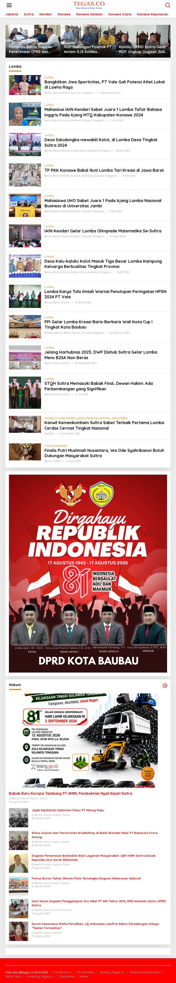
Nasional (92, 418)
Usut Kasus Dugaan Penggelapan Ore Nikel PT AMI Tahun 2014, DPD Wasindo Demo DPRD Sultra (99, 903)
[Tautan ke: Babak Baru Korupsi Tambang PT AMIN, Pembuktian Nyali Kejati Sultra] (88, 740)
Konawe (75, 175)
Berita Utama (61, 92)
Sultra (65, 363)
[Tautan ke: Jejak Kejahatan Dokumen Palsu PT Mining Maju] (18, 817)
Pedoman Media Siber (146, 972)
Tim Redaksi (85, 972)
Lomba (49, 77)
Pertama (104, 418)
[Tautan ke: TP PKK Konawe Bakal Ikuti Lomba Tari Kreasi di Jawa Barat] (25, 174)
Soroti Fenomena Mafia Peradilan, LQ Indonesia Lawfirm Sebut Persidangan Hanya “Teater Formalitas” (95, 926)
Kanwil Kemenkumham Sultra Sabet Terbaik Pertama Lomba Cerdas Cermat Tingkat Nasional (104, 425)
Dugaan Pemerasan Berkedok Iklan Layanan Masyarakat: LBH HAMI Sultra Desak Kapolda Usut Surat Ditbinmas (93, 858)
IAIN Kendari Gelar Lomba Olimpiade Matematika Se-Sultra (102, 231)
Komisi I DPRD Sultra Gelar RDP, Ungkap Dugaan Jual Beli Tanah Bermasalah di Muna (142, 49)
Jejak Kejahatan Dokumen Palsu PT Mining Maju (68, 810)
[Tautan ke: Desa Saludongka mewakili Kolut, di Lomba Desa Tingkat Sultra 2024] (25, 144)
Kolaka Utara (79, 150)
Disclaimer (66, 976)
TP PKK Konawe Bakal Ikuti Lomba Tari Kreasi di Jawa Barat (104, 170)
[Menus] (9, 5)
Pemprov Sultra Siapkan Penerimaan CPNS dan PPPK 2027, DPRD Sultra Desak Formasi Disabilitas (32, 49)
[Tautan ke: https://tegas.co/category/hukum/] (165, 685)
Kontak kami (62, 972)
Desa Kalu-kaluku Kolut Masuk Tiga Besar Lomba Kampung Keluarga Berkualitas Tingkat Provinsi (103, 264)
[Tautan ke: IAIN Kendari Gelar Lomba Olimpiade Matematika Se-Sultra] (25, 235)
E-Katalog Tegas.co (40, 976)
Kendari (75, 120)
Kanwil (70, 418)
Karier (84, 976)
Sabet (115, 418)
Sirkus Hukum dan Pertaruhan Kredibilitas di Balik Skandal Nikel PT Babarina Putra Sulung (95, 835)
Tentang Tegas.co (111, 972)
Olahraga (87, 175)
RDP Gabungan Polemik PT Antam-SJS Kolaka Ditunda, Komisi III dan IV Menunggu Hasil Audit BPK (87, 49)
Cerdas (49, 418)
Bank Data (13, 976)
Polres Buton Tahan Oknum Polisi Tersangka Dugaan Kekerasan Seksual (86, 878)
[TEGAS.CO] (89, 5)
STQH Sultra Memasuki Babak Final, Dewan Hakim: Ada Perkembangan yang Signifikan (98, 386)
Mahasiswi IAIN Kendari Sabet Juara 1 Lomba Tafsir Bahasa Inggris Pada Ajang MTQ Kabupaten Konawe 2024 (103, 112)
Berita (48, 92)
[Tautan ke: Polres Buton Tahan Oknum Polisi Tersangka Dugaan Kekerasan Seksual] (18, 885)
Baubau (49, 332)
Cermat (60, 418)
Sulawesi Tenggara (82, 92)
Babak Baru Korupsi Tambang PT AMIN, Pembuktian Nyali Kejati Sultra (70, 793)
